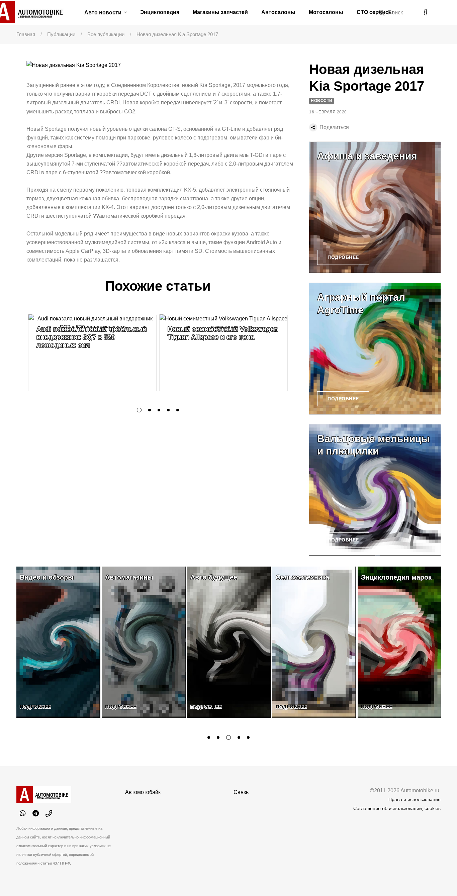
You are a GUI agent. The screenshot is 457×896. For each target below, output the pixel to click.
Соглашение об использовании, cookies (397, 808)
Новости (322, 100)
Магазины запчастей (220, 12)
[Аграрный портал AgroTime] (375, 348)
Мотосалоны (326, 12)
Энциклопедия (159, 12)
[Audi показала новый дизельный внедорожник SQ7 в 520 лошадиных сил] (92, 352)
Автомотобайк (143, 792)
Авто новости (103, 12)
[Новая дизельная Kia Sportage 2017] (162, 65)
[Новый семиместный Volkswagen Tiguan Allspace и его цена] (223, 352)
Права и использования (414, 799)
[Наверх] (438, 877)
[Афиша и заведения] (375, 207)
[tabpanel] (92, 352)
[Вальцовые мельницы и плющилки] (375, 490)
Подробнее (343, 257)
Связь (241, 792)
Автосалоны (278, 12)
